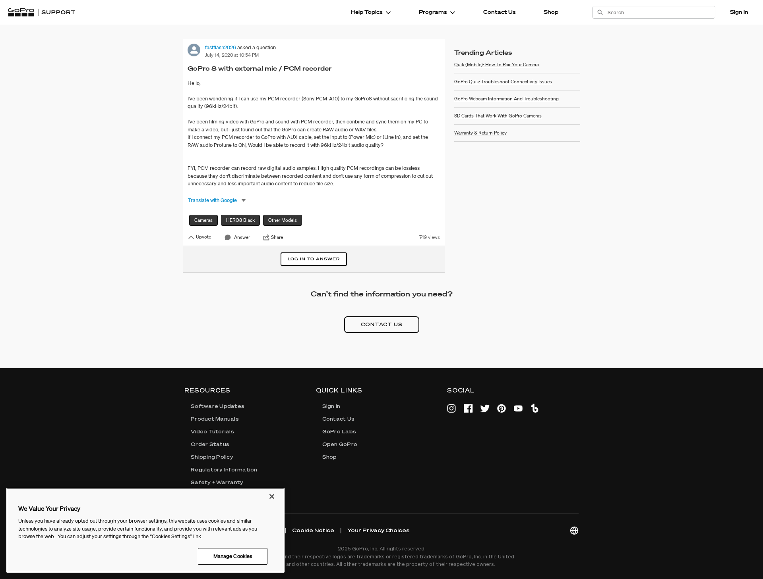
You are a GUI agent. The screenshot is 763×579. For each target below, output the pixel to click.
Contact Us (499, 11)
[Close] (272, 496)
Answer (242, 237)
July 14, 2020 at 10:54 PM (232, 55)
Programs (433, 11)
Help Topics (367, 11)
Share (277, 237)
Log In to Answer (314, 259)
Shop (551, 11)
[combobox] (661, 12)
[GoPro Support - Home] (41, 12)
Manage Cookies (232, 556)
